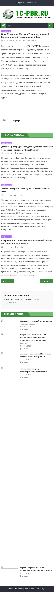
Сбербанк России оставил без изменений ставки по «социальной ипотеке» (26, 242)
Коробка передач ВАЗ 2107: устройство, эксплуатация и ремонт (36, 569)
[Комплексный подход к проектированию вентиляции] (9, 465)
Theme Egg (39, 589)
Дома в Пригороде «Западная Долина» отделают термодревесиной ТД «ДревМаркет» (27, 148)
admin (18, 40)
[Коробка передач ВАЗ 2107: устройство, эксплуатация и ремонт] (9, 572)
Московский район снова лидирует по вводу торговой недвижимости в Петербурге (9, 281)
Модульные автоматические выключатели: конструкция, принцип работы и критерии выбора (33, 338)
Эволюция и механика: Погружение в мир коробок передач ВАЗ (36, 355)
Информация (6, 31)
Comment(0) (30, 40)
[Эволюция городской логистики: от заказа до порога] (9, 322)
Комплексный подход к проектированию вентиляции (33, 370)
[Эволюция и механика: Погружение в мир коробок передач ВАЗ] (9, 358)
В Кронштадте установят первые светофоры (47, 281)
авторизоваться (10, 302)
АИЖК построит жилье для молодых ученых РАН (25, 190)
